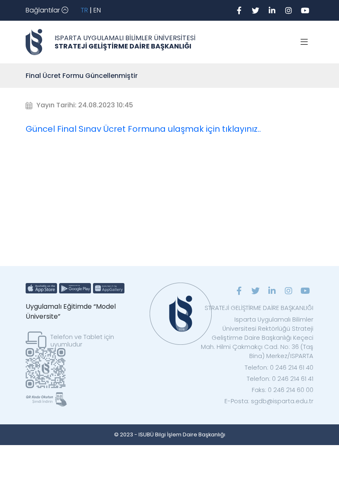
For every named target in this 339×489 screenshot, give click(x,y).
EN (97, 10)
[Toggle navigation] (304, 42)
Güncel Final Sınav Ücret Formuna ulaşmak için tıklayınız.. (143, 129)
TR (84, 10)
